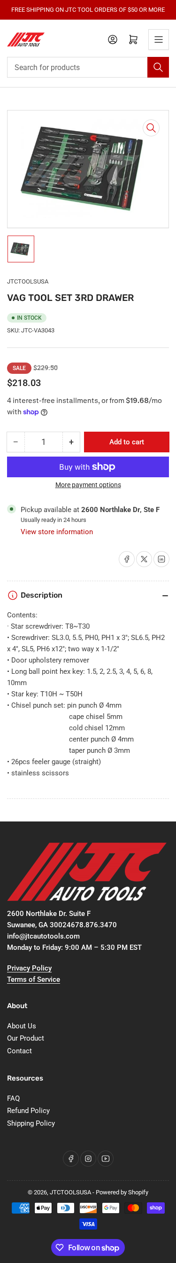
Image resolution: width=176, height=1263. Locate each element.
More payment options (88, 485)
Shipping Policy (31, 1123)
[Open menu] (158, 39)
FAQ (13, 1098)
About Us (21, 1026)
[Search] (158, 67)
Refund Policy (28, 1110)
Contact (19, 1051)
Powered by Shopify (122, 1192)
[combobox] (88, 67)
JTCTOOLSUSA (27, 281)
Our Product (25, 1038)
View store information (57, 532)
